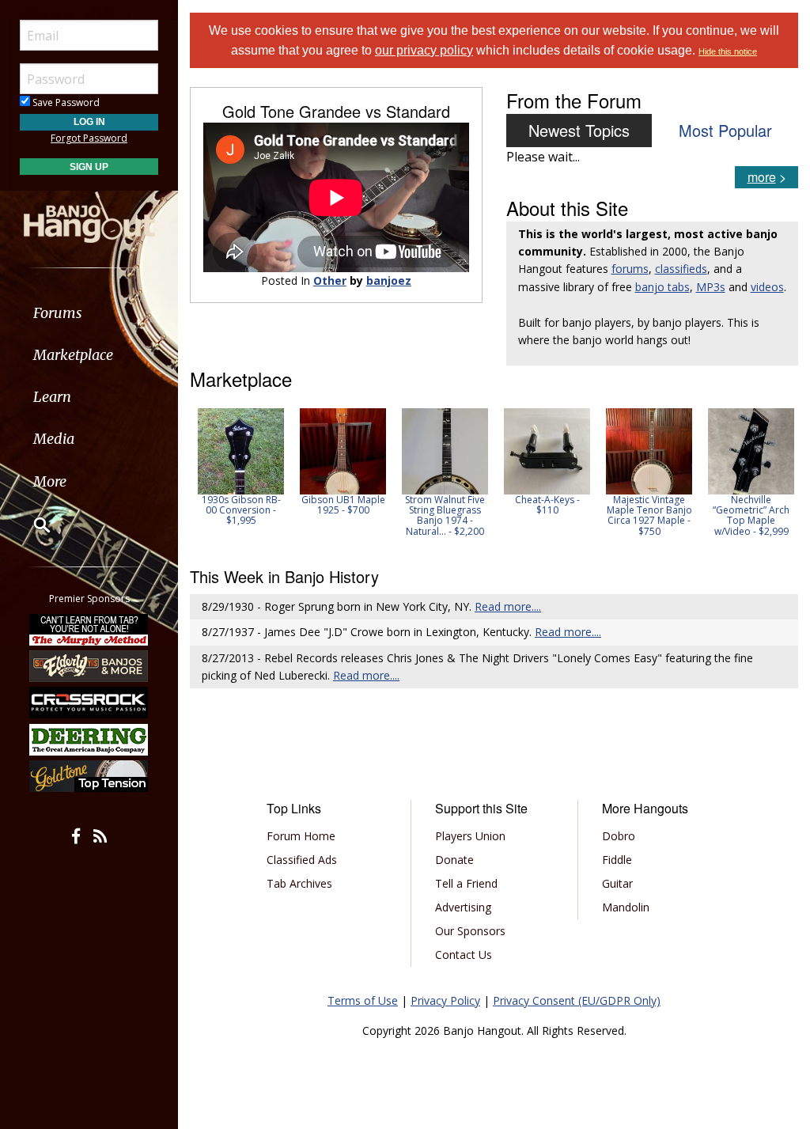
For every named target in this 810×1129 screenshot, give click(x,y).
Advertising (463, 907)
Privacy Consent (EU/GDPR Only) (576, 1000)
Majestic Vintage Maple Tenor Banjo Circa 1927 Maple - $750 (649, 515)
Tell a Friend (466, 883)
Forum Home (301, 835)
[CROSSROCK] (89, 702)
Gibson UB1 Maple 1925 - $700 (343, 505)
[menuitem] (89, 313)
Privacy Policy (445, 1000)
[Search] (31, 524)
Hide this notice (727, 51)
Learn (52, 397)
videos (767, 286)
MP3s (710, 286)
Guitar (617, 883)
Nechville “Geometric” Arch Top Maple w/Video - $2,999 (751, 515)
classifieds (681, 268)
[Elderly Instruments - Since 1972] (89, 666)
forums (630, 268)
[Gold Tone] (89, 776)
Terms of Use (362, 1000)
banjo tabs (662, 286)
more (762, 177)
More (49, 481)
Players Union (470, 835)
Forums (57, 313)
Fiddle (617, 859)
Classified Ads (302, 859)
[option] (241, 467)
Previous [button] (198, 477)
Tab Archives (299, 883)
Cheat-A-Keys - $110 (547, 505)
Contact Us (463, 954)
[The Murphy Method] (89, 629)
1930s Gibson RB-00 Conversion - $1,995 (241, 510)
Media (53, 439)
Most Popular (725, 130)
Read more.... (508, 606)
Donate (454, 859)
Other (329, 280)
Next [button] (776, 477)
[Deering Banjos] (89, 740)
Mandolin (625, 907)
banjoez (388, 280)
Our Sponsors (470, 930)
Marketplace (73, 355)
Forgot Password (89, 138)
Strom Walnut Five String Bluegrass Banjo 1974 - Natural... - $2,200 (445, 515)
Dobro (618, 835)
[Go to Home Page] (89, 216)
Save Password (65, 102)
